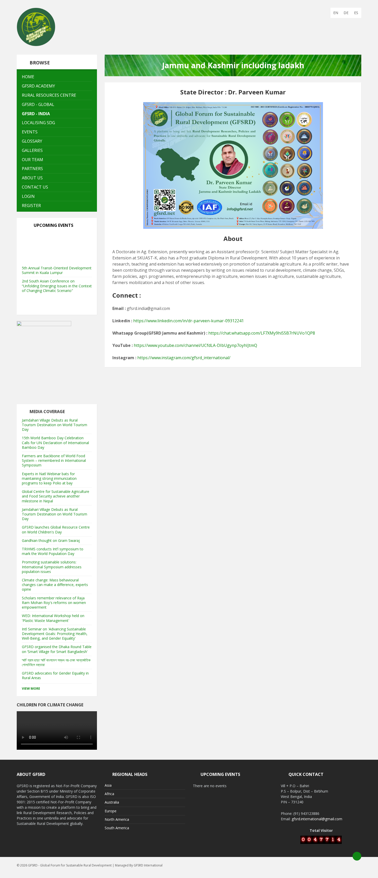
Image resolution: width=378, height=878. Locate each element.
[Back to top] (357, 856)
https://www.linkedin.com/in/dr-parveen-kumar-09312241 (188, 321)
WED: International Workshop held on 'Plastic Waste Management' (53, 618)
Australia (112, 802)
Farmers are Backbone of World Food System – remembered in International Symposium (54, 460)
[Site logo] (36, 44)
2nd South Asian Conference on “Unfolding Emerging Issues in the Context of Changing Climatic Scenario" (57, 269)
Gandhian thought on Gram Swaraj (51, 540)
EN (335, 12)
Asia (108, 785)
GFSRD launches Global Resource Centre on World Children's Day (56, 529)
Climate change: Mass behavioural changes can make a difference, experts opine (55, 585)
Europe (110, 810)
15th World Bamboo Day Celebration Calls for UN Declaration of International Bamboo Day (55, 442)
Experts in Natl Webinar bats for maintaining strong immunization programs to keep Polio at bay (49, 478)
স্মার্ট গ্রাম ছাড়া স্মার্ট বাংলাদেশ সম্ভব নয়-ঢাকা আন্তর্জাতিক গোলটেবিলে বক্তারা (56, 662)
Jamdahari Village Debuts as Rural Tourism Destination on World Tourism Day (54, 425)
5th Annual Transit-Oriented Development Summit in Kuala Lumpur (57, 254)
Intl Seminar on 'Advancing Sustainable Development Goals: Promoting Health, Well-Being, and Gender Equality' (54, 634)
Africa (109, 793)
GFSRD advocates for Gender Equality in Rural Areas (55, 675)
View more (31, 688)
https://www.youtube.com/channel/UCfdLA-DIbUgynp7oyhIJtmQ (195, 345)
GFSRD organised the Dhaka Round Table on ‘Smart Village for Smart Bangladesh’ (57, 649)
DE (346, 12)
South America (117, 827)
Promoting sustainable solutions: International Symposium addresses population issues (52, 567)
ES (356, 12)
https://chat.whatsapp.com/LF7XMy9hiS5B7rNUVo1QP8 (261, 333)
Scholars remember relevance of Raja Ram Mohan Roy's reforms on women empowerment (54, 603)
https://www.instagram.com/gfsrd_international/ (183, 357)
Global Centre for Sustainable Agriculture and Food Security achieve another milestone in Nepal (55, 496)
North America (117, 819)
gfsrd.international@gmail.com (317, 818)
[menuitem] (57, 76)
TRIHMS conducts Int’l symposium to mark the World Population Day (52, 551)
